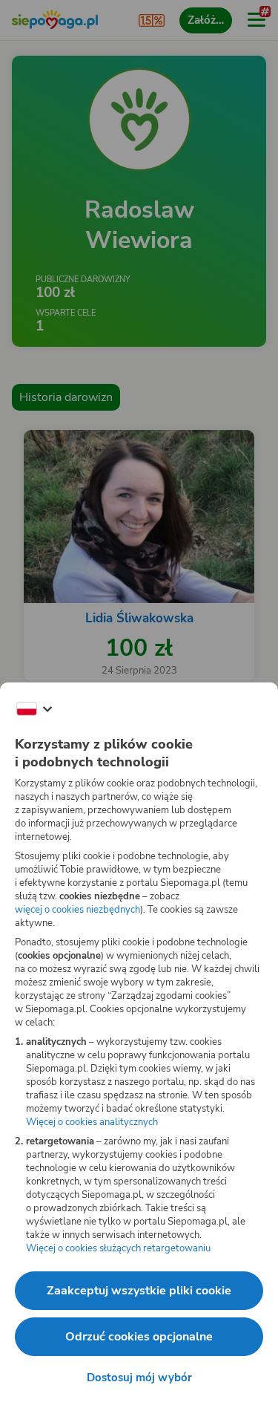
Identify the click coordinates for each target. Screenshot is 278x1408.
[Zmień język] (34, 709)
